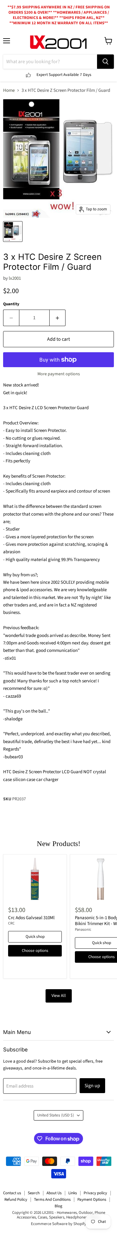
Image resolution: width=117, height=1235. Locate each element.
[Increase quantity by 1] (58, 318)
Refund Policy (15, 1199)
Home (9, 90)
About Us (53, 1193)
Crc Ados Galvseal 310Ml (31, 918)
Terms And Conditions (52, 1199)
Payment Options (91, 1199)
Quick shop (35, 936)
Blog (58, 1206)
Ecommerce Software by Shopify (58, 1224)
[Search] (105, 61)
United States (55, 1115)
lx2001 (15, 278)
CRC (11, 923)
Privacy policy (95, 1193)
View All (58, 996)
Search (34, 1193)
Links (72, 1193)
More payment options (58, 374)
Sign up (92, 1085)
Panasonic (83, 929)
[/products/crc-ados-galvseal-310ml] (35, 879)
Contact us (12, 1193)
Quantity (11, 304)
